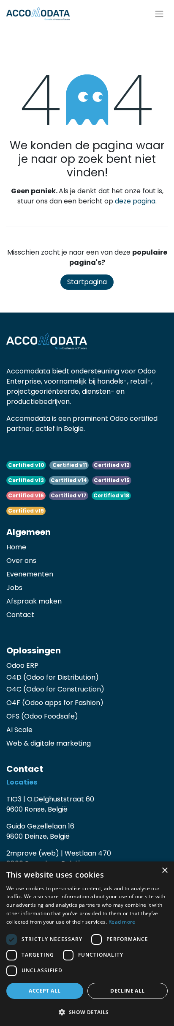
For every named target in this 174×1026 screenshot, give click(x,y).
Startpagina (87, 282)
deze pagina (135, 201)
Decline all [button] (127, 990)
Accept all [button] (44, 990)
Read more (122, 921)
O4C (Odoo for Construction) (55, 689)
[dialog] (87, 943)
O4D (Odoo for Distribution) (52, 677)
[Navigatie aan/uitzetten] (159, 13)
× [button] (164, 870)
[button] (87, 1012)
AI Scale (19, 730)
